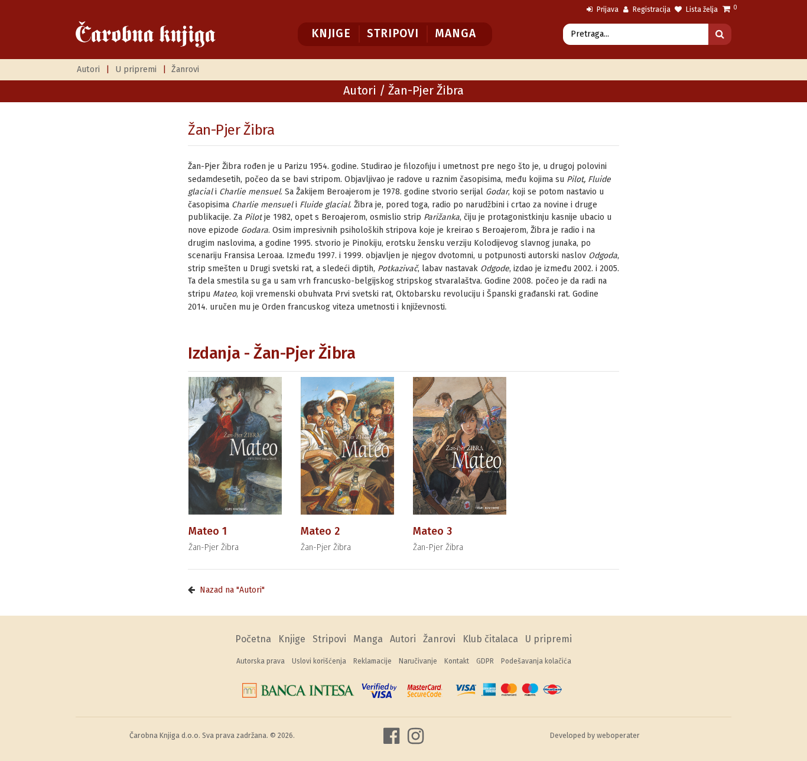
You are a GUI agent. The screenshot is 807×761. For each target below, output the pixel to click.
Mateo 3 (432, 531)
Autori (88, 69)
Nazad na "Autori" (232, 590)
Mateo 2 (320, 531)
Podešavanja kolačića (536, 661)
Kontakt (456, 661)
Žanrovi (185, 69)
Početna (253, 639)
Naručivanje (418, 661)
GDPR (485, 661)
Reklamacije (372, 661)
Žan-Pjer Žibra (231, 130)
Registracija (651, 9)
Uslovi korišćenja (319, 661)
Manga (455, 33)
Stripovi (392, 33)
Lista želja (701, 9)
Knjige (331, 33)
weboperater (618, 735)
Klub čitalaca (490, 639)
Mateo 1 (207, 531)
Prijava (607, 9)
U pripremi (136, 69)
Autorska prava (260, 661)
